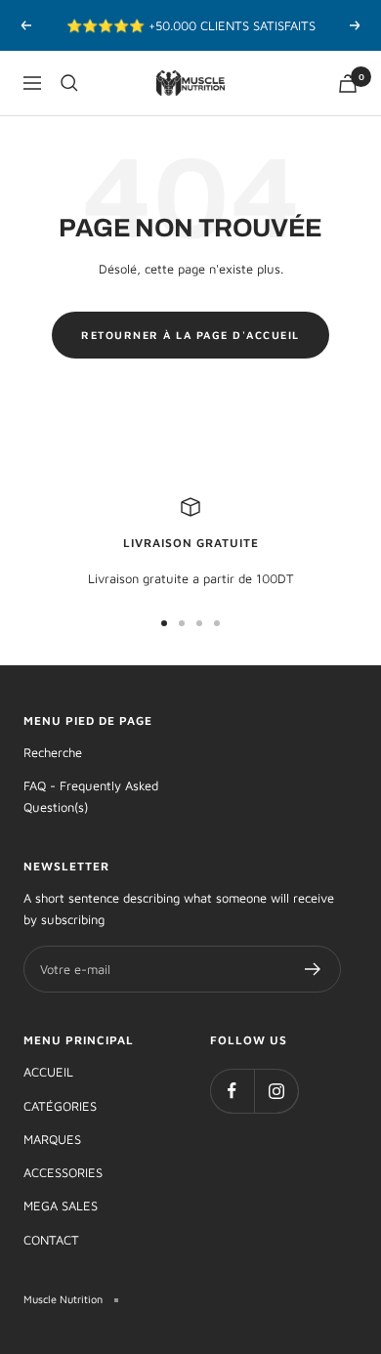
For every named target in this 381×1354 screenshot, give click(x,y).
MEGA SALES (60, 1205)
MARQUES (52, 1139)
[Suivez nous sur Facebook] (232, 1091)
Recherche (52, 752)
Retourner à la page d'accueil (190, 334)
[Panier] (348, 83)
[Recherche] (69, 83)
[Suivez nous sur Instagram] (276, 1091)
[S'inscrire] (313, 969)
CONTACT (51, 1240)
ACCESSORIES (63, 1172)
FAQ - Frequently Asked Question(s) (90, 796)
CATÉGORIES (60, 1106)
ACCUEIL (48, 1071)
